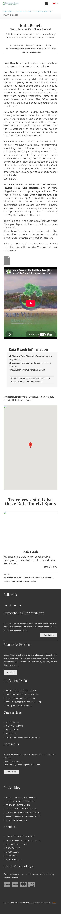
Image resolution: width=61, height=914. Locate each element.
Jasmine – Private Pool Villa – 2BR (21, 691)
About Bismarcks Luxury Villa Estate (23, 841)
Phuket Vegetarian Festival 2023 (20, 801)
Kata (49, 45)
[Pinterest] (11, 605)
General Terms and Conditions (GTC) (22, 738)
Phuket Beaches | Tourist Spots (37, 396)
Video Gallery (12, 852)
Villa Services (12, 722)
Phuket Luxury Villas (17, 11)
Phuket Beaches (35, 45)
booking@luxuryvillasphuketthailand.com (25, 765)
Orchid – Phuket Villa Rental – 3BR (22, 694)
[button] (46, 3)
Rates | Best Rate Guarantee (18, 706)
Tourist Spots (42, 11)
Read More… (50, 566)
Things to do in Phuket (16, 820)
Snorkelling (19, 49)
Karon (32, 115)
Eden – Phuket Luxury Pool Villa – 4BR (23, 702)
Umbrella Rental (43, 49)
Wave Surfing (23, 382)
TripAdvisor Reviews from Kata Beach (27, 370)
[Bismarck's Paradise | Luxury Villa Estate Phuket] (10, 3)
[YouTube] (15, 605)
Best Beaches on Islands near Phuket (23, 817)
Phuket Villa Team (14, 726)
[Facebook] (6, 605)
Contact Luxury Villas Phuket (20, 837)
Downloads (11, 856)
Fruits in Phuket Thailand (18, 805)
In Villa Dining (12, 730)
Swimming (30, 49)
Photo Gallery (13, 848)
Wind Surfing (35, 52)
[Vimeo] (20, 605)
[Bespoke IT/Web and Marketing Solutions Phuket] (54, 903)
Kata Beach (30, 551)
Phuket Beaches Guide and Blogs (21, 809)
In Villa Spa (11, 734)
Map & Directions (13, 860)
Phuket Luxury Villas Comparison (21, 797)
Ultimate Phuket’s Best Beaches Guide (23, 813)
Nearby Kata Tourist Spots (18, 400)
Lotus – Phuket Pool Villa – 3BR (20, 698)
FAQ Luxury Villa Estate (17, 844)
